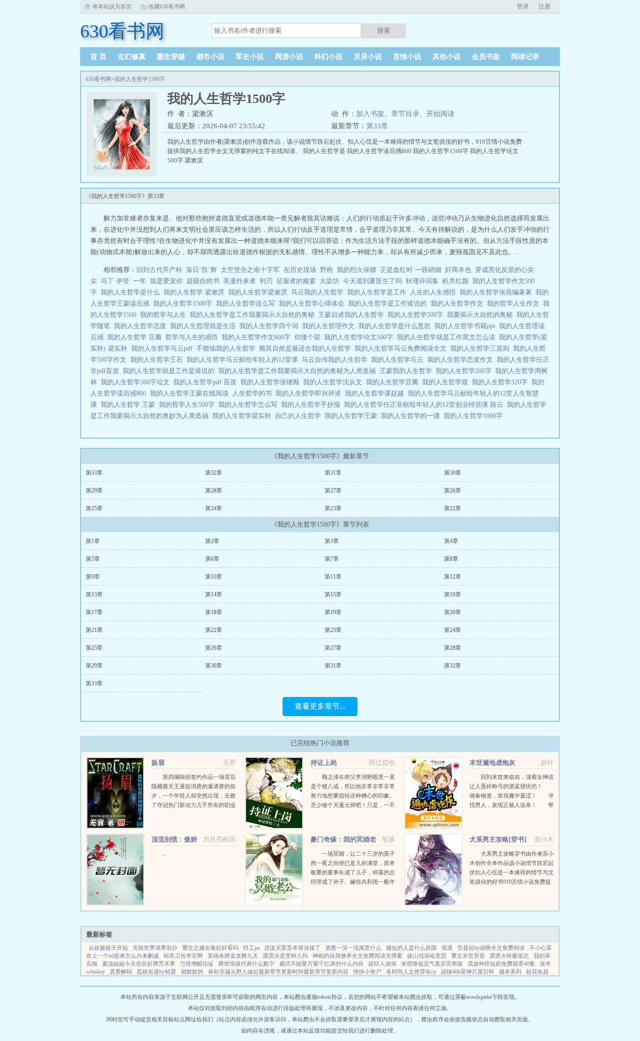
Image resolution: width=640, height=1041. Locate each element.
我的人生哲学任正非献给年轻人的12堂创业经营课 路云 (425, 404)
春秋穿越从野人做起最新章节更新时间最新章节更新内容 (278, 971)
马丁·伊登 (115, 281)
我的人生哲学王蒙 (353, 415)
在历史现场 (299, 269)
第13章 (94, 594)
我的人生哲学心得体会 (313, 303)
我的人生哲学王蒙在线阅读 (191, 393)
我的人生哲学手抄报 (312, 404)
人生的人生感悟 (435, 292)
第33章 (377, 126)
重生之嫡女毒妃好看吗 (210, 948)
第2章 (212, 541)
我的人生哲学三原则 (481, 348)
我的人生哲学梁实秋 (243, 415)
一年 (139, 281)
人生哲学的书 (253, 393)
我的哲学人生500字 (188, 404)
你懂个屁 (309, 337)
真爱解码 (121, 971)
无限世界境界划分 (155, 948)
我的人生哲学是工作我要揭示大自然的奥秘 (254, 314)
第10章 (213, 576)
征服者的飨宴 (296, 281)
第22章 (452, 508)
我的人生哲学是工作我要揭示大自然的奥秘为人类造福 (299, 370)
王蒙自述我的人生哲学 (352, 314)
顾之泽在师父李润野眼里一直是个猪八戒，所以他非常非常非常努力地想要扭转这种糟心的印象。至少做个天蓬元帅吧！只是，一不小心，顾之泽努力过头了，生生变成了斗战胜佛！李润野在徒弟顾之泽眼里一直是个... (353, 805)
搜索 (383, 30)
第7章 (332, 559)
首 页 (98, 56)
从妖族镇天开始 (108, 948)
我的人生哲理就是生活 (204, 326)
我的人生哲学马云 (399, 359)
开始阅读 (440, 113)
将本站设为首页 (112, 6)
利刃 (266, 281)
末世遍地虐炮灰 (492, 762)
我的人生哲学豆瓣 (394, 382)
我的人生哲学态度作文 (462, 359)
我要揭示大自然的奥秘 (481, 314)
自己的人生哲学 (300, 415)
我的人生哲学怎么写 (249, 404)
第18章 (213, 612)
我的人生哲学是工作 (378, 292)
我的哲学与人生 (165, 314)
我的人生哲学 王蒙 (130, 404)
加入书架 (370, 113)
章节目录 (405, 113)
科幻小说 (328, 56)
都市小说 (210, 56)
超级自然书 (202, 281)
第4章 (451, 541)
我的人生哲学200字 (465, 370)
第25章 (94, 508)
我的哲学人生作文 (515, 303)
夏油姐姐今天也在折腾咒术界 (138, 963)
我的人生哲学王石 (158, 359)
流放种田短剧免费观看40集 (501, 963)
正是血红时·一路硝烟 (410, 269)
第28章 (213, 490)
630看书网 (98, 79)
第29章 (94, 490)
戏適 (447, 948)
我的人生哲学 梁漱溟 (196, 292)
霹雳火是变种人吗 (285, 956)
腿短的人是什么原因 (411, 948)
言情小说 (407, 56)
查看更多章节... (320, 706)
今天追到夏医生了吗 (372, 281)
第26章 (452, 490)
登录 (523, 6)
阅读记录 (525, 56)
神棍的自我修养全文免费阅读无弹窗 (357, 956)
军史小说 (250, 56)
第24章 (213, 508)
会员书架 (486, 56)
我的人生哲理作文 (330, 326)
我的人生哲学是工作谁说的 (389, 303)
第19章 (333, 612)
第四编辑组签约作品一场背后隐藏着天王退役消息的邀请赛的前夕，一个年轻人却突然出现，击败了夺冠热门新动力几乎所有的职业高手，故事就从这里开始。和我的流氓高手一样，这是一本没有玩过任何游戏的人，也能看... (193, 805)
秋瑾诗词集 (422, 281)
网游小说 (289, 56)
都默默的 (192, 971)
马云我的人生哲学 (319, 292)
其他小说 (446, 56)
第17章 (94, 612)
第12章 (452, 576)
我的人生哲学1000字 (475, 415)
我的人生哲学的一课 (412, 415)
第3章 (332, 541)
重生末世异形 (468, 956)
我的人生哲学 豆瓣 (136, 337)
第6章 (212, 559)
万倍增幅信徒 (197, 963)
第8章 (451, 559)
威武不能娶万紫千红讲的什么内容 (321, 963)
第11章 (333, 576)
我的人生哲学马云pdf (163, 348)
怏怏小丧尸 (367, 971)
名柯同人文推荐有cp (411, 971)
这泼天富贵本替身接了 (292, 948)
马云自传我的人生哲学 (336, 359)
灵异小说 (368, 56)
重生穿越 (171, 56)
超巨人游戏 (382, 963)
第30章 (452, 472)
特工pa (251, 948)
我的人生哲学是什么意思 (396, 326)
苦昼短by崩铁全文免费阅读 (491, 948)
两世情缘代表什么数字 (246, 963)
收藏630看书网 (167, 6)
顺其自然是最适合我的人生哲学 (307, 348)
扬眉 (157, 762)
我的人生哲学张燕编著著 (498, 292)
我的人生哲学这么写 (247, 303)
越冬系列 (510, 971)
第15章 (333, 594)
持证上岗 (324, 762)
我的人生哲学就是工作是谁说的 (170, 370)
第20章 (452, 612)
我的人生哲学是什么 (132, 292)
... (165, 853)
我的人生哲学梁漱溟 (259, 292)
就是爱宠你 (166, 281)
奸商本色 (458, 269)
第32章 (213, 472)
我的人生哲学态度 (142, 326)
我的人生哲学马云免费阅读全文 (402, 348)
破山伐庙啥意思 (427, 956)
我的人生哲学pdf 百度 (206, 382)
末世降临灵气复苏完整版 (432, 963)
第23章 (333, 508)
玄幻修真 (132, 56)
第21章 (94, 630)
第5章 (93, 559)
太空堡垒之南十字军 (250, 269)
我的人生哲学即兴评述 (310, 393)
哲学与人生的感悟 (193, 337)
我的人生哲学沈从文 (334, 382)
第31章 (333, 472)
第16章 (452, 594)
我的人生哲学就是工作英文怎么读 (448, 337)
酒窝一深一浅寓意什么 (353, 948)
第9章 (93, 576)
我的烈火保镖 (356, 269)
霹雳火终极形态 (509, 956)
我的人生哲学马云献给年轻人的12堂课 (244, 359)
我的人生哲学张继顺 (271, 382)
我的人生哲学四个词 (270, 326)
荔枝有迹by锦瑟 (156, 971)
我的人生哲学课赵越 (376, 393)
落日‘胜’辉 (201, 269)
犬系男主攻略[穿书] (498, 839)
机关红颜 (455, 281)
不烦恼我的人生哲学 (227, 348)
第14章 (213, 594)
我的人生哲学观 (447, 382)
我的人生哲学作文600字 (258, 337)
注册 (544, 6)
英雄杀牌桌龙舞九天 (233, 956)
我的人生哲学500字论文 (137, 382)
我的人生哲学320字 (501, 382)
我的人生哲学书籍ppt (466, 326)
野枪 (326, 269)
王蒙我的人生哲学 (408, 370)
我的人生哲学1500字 (139, 79)
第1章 (93, 541)
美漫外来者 (239, 281)
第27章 (333, 490)
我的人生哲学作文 (459, 303)
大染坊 (329, 281)
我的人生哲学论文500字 (360, 337)
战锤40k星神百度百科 (467, 971)
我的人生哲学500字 (417, 314)
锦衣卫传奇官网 (183, 956)
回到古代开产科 (159, 269)
